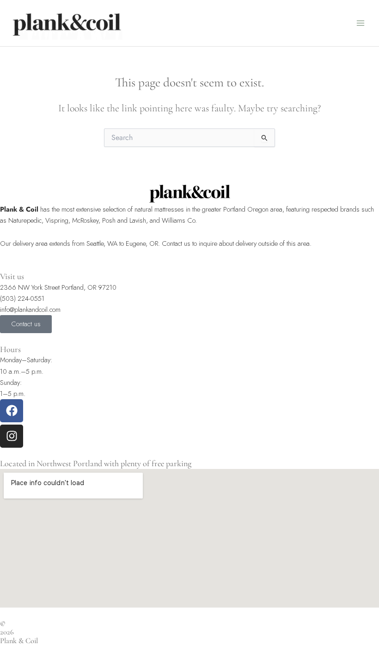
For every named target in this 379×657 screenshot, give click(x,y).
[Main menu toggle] (360, 23)
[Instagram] (11, 436)
